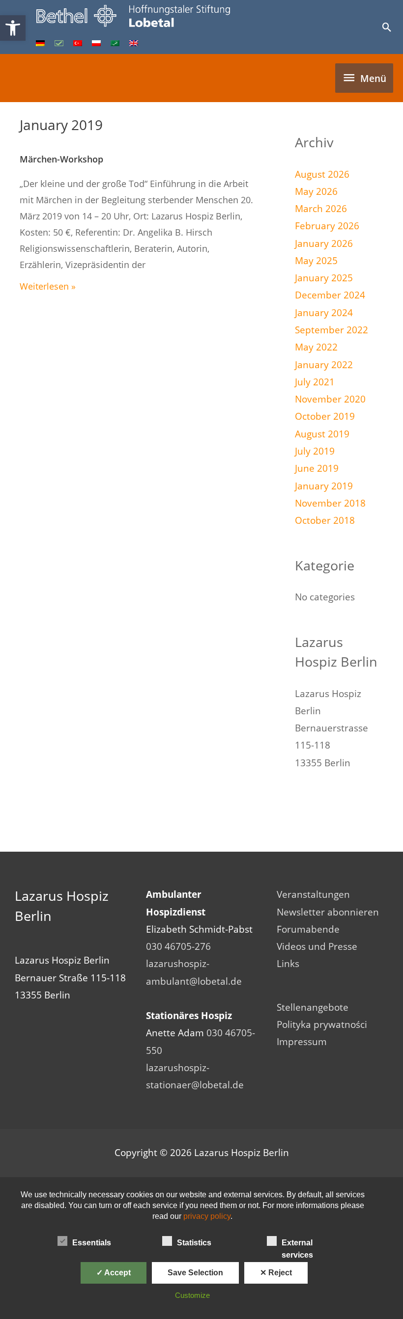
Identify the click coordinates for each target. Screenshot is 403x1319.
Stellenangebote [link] (312, 1007)
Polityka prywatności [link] (322, 1024)
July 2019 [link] (315, 451)
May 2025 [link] (316, 260)
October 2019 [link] (325, 416)
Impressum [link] (302, 1041)
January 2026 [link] (324, 243)
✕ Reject (276, 1272)
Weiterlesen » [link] (48, 286)
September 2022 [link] (331, 329)
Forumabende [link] (308, 929)
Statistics (194, 1242)
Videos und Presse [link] (317, 946)
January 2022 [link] (324, 364)
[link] (13, 28)
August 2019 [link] (322, 434)
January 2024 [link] (324, 312)
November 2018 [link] (330, 503)
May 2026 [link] (316, 191)
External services (297, 1243)
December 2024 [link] (330, 295)
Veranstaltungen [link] (313, 894)
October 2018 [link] (325, 520)
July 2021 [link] (315, 382)
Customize (192, 1295)
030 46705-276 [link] (178, 946)
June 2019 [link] (317, 468)
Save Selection (195, 1272)
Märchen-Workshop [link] (61, 159)
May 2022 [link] (316, 347)
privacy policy (206, 1216)
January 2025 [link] (324, 277)
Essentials (91, 1242)
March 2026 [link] (321, 208)
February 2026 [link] (327, 225)
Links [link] (288, 963)
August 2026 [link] (322, 174)
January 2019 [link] (324, 486)
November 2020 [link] (330, 399)
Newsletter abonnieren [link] (328, 912)
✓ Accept (113, 1272)
